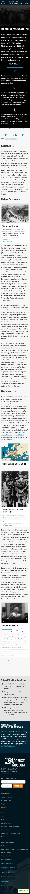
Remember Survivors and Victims (10, 826)
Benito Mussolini (6, 515)
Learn (2, 813)
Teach (2, 816)
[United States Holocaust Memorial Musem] (15, 762)
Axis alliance (13, 138)
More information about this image (19, 128)
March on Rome (10, 226)
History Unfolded (6, 852)
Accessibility (5, 881)
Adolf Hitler (17, 515)
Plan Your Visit (5, 793)
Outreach (3, 836)
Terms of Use (5, 872)
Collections (4, 819)
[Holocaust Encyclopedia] (15, 2)
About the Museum (7, 863)
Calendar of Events (6, 800)
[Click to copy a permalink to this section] (13, 145)
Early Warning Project (7, 859)
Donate (4, 807)
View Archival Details (7, 241)
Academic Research (6, 823)
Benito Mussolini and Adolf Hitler (12, 510)
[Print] (23, 135)
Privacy (3, 876)
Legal (3, 885)
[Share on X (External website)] (13, 135)
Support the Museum (6, 804)
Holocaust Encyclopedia (7, 842)
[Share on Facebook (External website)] (16, 135)
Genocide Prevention (6, 830)
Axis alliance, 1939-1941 (14, 464)
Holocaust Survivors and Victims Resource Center (14, 849)
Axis (5, 439)
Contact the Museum (8, 867)
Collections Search (6, 846)
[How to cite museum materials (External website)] (5, 135)
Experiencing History (7, 856)
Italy (7, 138)
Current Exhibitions (6, 797)
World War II (20, 435)
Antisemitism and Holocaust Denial (10, 833)
